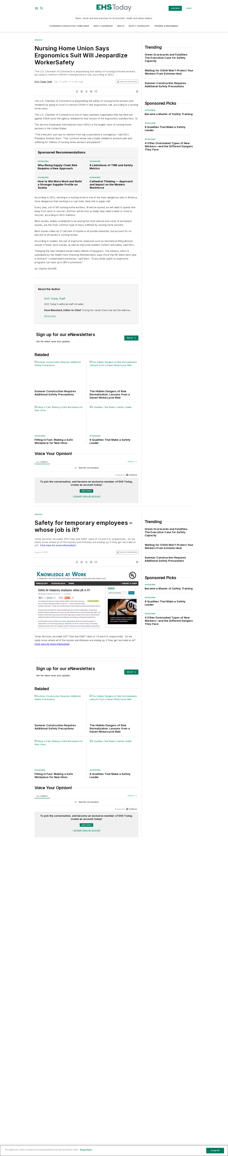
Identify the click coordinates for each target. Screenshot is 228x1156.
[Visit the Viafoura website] (131, 475)
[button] (37, 8)
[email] (96, 91)
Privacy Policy (86, 1150)
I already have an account (86, 496)
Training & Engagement (166, 26)
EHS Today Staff (43, 81)
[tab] (42, 462)
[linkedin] (81, 91)
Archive (38, 40)
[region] (86, 468)
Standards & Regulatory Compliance (69, 26)
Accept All (215, 1151)
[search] (42, 8)
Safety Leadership (103, 26)
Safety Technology (139, 26)
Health (120, 26)
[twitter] (86, 91)
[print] (137, 91)
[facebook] (77, 91)
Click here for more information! (57, 545)
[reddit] (91, 91)
